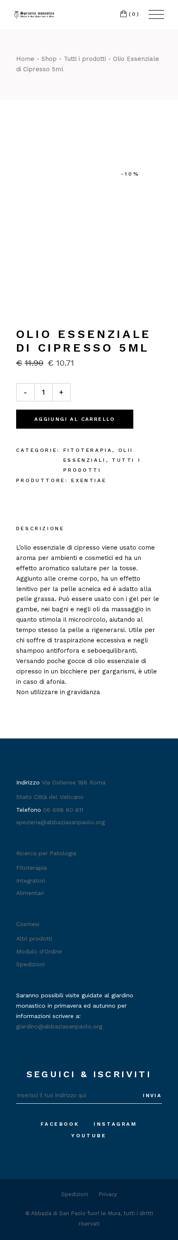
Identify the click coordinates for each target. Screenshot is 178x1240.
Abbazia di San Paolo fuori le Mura (75, 1213)
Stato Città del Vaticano (50, 797)
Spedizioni (30, 964)
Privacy (108, 1194)
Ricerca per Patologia (46, 853)
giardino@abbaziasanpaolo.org (59, 1026)
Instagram (115, 1124)
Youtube (88, 1136)
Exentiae (88, 480)
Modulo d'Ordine (39, 951)
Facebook (60, 1124)
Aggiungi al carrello (74, 419)
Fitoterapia (88, 450)
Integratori (30, 880)
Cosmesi (27, 924)
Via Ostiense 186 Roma (74, 782)
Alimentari (30, 893)
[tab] (40, 529)
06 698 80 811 (63, 809)
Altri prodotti (34, 938)
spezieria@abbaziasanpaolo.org (60, 822)
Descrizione (40, 528)
